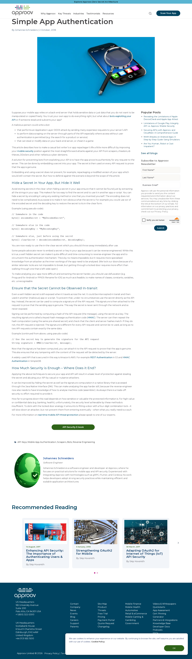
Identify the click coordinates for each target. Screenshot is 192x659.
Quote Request (106, 623)
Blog (72, 617)
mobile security (25, 151)
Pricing (101, 617)
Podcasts (157, 630)
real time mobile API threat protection (58, 415)
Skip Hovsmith (36, 564)
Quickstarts (159, 607)
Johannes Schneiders (58, 458)
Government (132, 623)
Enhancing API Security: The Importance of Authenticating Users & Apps (45, 555)
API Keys (22, 442)
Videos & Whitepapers (164, 604)
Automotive (131, 610)
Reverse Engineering (84, 442)
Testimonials (93, 13)
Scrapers (61, 442)
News (73, 610)
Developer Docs (161, 626)
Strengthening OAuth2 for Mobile (94, 552)
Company (75, 607)
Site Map (102, 604)
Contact (74, 604)
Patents (74, 626)
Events (73, 613)
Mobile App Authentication (42, 442)
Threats (102, 610)
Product (102, 607)
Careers (74, 620)
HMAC (91, 317)
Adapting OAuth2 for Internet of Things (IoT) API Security (144, 554)
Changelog (103, 626)
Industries (78, 13)
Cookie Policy (98, 642)
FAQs (155, 633)
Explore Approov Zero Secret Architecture (96, 2)
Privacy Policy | (52, 653)
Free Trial (103, 613)
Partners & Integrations (165, 620)
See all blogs (149, 153)
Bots (69, 442)
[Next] (178, 543)
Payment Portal (106, 620)
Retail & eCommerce (136, 613)
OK (174, 648)
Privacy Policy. (161, 211)
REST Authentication (101, 357)
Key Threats (64, 13)
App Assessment (161, 610)
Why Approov (48, 13)
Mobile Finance (133, 604)
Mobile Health (132, 607)
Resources (108, 13)
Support (74, 623)
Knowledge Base (162, 623)
